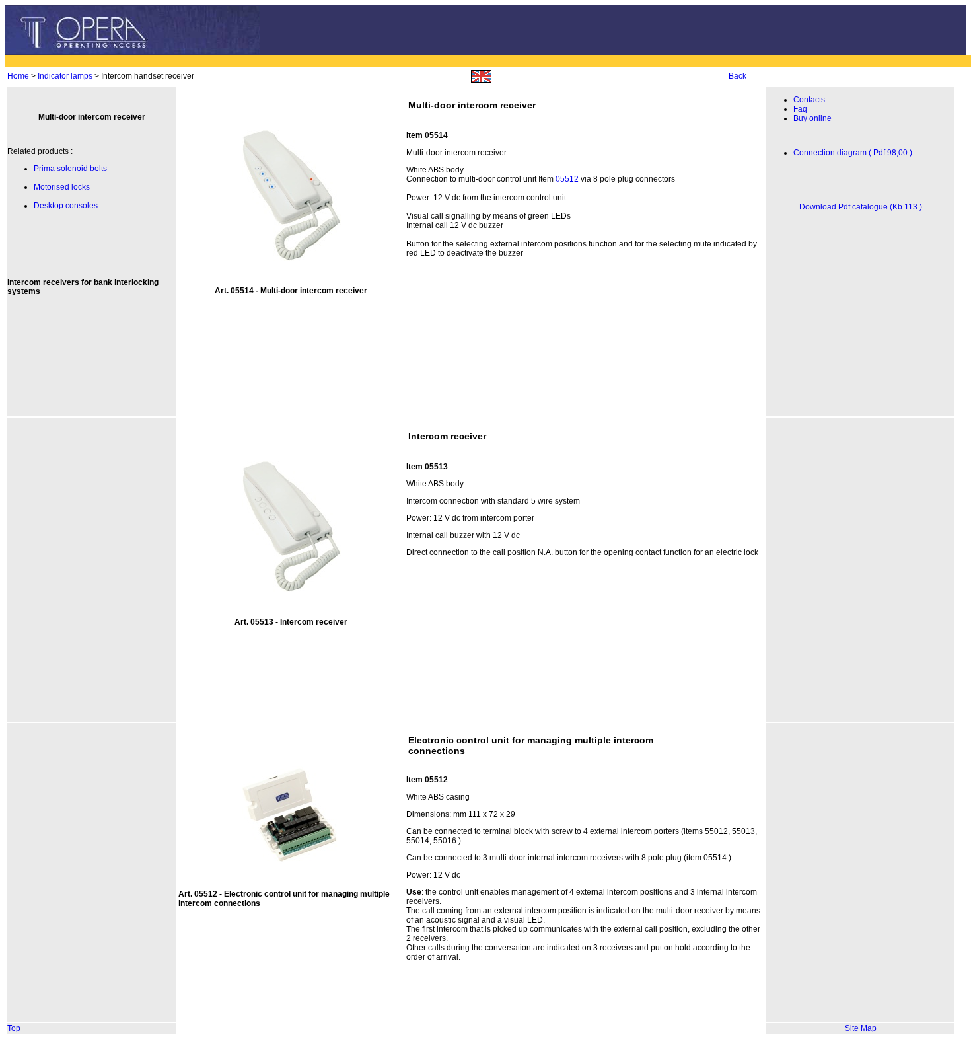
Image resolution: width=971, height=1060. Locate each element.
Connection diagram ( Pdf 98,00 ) (852, 152)
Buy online (812, 118)
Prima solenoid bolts (70, 168)
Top (13, 1028)
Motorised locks (62, 187)
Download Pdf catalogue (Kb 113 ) (860, 206)
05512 (567, 179)
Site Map (861, 1028)
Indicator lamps (65, 76)
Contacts (809, 99)
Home (18, 76)
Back (737, 76)
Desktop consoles (66, 205)
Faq (800, 109)
